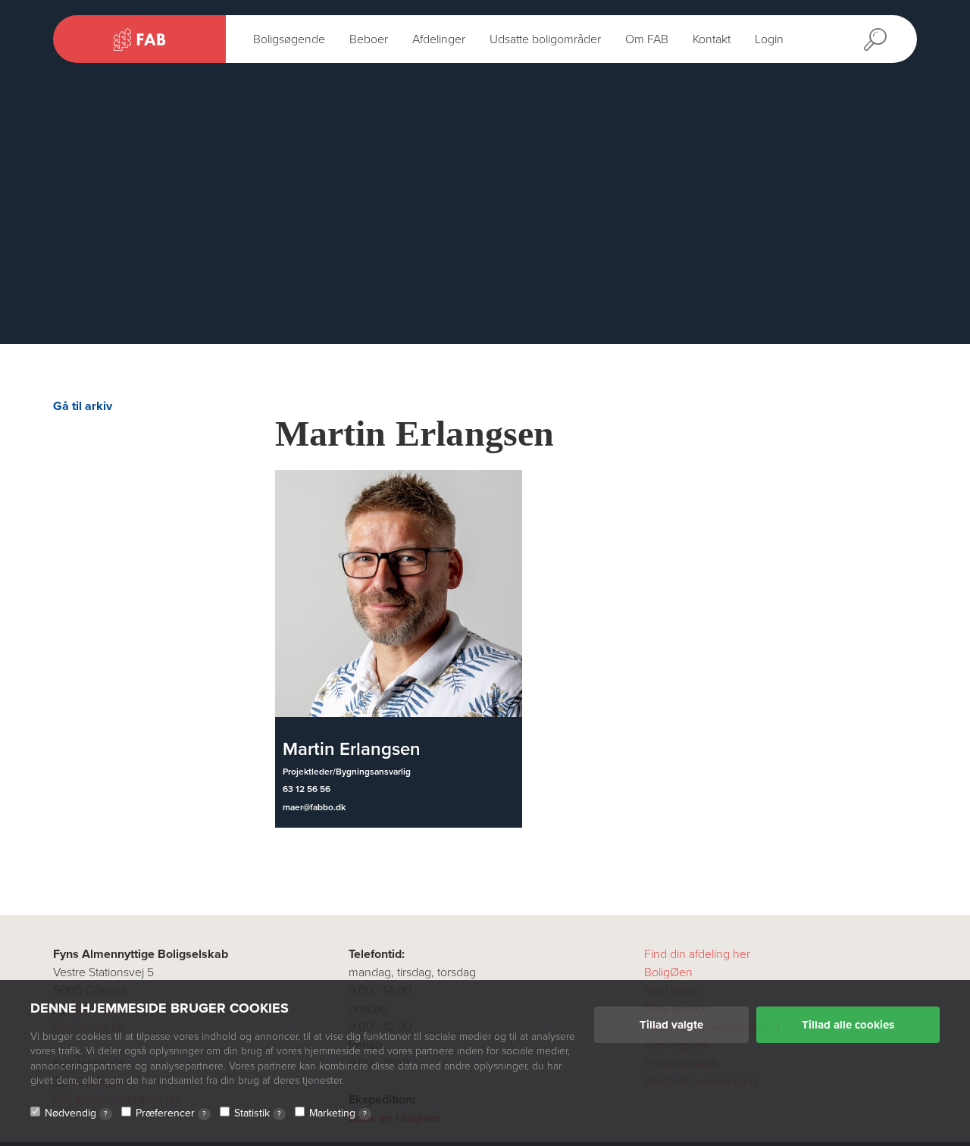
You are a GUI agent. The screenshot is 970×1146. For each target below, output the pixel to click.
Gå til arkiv (82, 406)
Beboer (368, 39)
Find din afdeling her (697, 954)
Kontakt (712, 39)
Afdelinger (438, 39)
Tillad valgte (671, 1025)
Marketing (338, 1113)
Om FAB (646, 39)
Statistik (257, 1113)
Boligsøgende (289, 39)
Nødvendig (76, 1113)
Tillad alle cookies (848, 1025)
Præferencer (171, 1113)
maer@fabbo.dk (314, 807)
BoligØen (668, 972)
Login (769, 39)
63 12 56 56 (306, 789)
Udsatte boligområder (545, 39)
